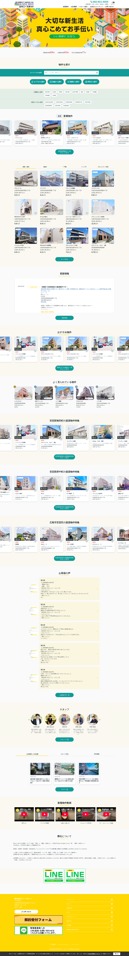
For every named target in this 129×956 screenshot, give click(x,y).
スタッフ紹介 (83, 6)
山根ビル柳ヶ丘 (65, 823)
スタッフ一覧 (64, 739)
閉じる (117, 953)
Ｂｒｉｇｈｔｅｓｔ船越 (106, 823)
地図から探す (74, 82)
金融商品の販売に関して (73, 929)
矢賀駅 (87, 92)
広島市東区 (57, 105)
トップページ (70, 899)
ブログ (68, 912)
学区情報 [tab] (96, 754)
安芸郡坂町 (66, 105)
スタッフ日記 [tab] (64, 754)
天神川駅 (67, 92)
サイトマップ (75, 944)
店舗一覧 (68, 921)
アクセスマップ (70, 916)
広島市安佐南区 (49, 102)
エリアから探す (39, 82)
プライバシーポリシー (64, 944)
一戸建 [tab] (65, 167)
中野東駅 (47, 95)
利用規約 (53, 944)
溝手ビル (24, 823)
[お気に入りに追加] (9, 135)
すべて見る (64, 259)
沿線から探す (57, 82)
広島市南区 (88, 102)
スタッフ (68, 903)
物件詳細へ (44, 302)
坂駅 (82, 92)
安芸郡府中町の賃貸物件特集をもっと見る (64, 507)
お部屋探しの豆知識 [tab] (32, 754)
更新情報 (64, 318)
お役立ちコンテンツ (96, 6)
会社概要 (74, 6)
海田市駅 (47, 92)
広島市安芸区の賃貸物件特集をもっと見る (64, 558)
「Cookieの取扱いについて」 (94, 953)
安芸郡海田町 (69, 102)
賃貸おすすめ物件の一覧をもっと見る (64, 368)
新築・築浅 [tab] (26, 167)
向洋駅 (54, 92)
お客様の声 (69, 908)
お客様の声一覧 (64, 695)
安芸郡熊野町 (48, 105)
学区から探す (92, 82)
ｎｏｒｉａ (44, 292)
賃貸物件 (66, 6)
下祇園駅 (94, 92)
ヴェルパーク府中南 (85, 823)
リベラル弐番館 (44, 823)
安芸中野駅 (75, 92)
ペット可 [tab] (83, 167)
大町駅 (54, 95)
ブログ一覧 (64, 789)
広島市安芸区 (59, 102)
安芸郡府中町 (78, 102)
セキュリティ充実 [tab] (103, 167)
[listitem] (26, 133)
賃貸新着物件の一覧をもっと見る (64, 151)
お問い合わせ (109, 6)
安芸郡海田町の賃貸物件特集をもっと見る (64, 457)
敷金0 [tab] (45, 167)
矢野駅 (60, 92)
